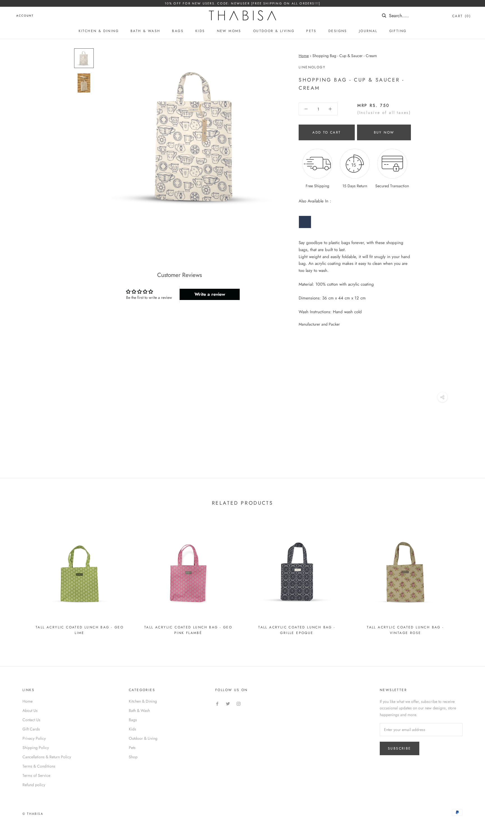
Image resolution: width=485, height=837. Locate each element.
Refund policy (33, 785)
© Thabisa (32, 813)
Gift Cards (31, 729)
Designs (337, 30)
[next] (467, 579)
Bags (178, 30)
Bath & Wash (145, 30)
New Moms (229, 30)
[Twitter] (228, 703)
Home (304, 55)
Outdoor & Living (273, 30)
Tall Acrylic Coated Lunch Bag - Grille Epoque (296, 630)
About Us (30, 710)
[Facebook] (217, 703)
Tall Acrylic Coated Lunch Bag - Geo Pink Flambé (188, 630)
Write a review (210, 294)
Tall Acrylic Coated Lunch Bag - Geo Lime (79, 630)
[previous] (17, 579)
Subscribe (399, 748)
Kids (200, 30)
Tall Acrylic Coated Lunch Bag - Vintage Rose (405, 630)
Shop (133, 757)
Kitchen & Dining (99, 30)
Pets (311, 30)
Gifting (398, 30)
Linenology (312, 67)
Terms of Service (36, 775)
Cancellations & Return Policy (46, 757)
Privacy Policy (34, 738)
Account (25, 15)
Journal (368, 30)
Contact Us (31, 720)
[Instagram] (239, 703)
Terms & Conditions (38, 766)
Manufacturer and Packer (319, 324)
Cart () (461, 16)
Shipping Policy (35, 747)
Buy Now (384, 132)
